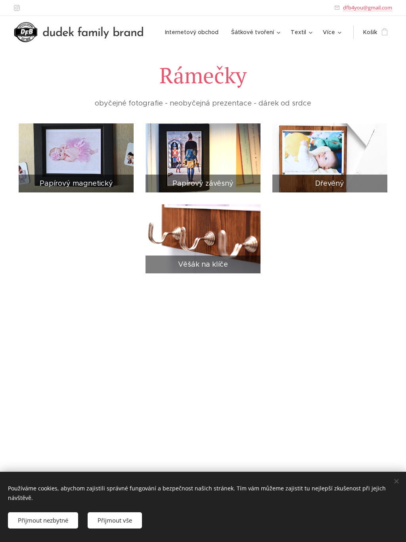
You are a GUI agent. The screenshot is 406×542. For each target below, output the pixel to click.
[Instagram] (17, 8)
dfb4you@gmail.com (367, 7)
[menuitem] (194, 32)
